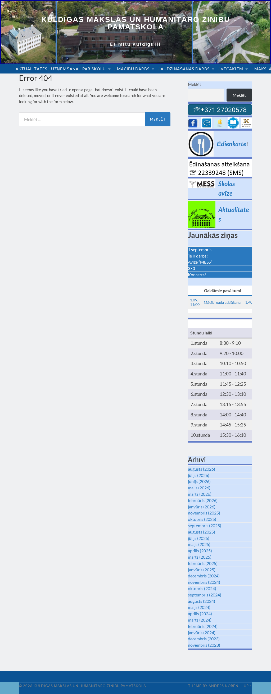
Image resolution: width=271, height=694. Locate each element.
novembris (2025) (204, 512)
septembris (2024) (204, 594)
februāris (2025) (203, 563)
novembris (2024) (204, 582)
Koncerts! (197, 274)
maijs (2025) (199, 544)
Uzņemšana (65, 68)
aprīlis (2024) (200, 613)
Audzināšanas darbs (185, 68)
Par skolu (94, 68)
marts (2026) (199, 494)
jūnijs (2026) (199, 481)
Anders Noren (223, 686)
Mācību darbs (133, 68)
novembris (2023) (204, 644)
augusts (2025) (201, 531)
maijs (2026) (199, 487)
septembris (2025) (204, 525)
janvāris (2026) (201, 506)
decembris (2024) (204, 575)
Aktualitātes (31, 68)
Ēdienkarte (231, 144)
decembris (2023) (204, 638)
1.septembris (199, 249)
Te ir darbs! (198, 255)
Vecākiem (232, 68)
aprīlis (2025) (200, 550)
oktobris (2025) (202, 519)
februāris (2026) (203, 500)
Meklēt (194, 84)
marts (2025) (199, 556)
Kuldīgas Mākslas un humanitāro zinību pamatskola (135, 23)
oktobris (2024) (202, 588)
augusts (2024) (201, 601)
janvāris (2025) (201, 569)
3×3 (191, 268)
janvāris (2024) (201, 632)
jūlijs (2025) (198, 538)
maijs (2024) (199, 607)
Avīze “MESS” (200, 261)
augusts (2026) (201, 468)
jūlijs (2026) (198, 475)
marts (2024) (199, 619)
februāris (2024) (203, 626)
